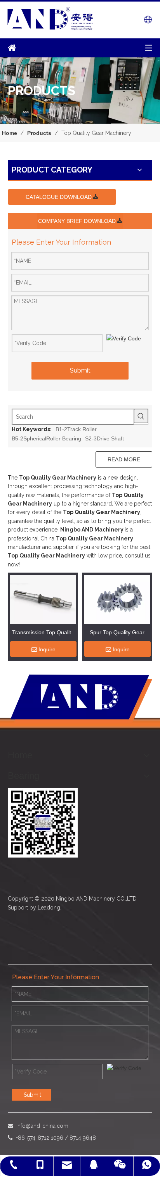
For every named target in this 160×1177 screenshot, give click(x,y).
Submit (80, 370)
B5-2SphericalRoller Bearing (46, 438)
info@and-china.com (42, 1126)
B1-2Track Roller (76, 429)
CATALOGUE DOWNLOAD (59, 197)
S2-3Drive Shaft (104, 438)
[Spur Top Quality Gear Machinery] (117, 599)
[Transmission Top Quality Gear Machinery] (43, 599)
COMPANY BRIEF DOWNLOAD (77, 221)
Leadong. (49, 907)
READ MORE (124, 459)
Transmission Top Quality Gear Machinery (43, 633)
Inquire (47, 649)
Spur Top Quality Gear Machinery (117, 633)
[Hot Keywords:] (141, 416)
